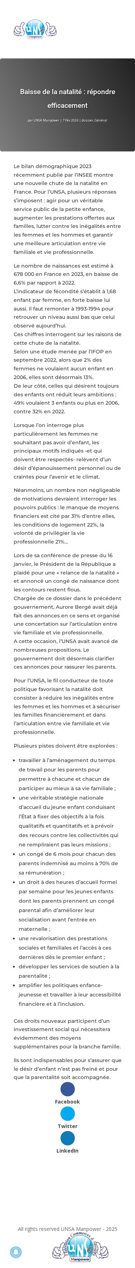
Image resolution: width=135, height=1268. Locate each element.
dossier (87, 120)
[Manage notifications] (16, 1252)
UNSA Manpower (46, 120)
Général (101, 120)
